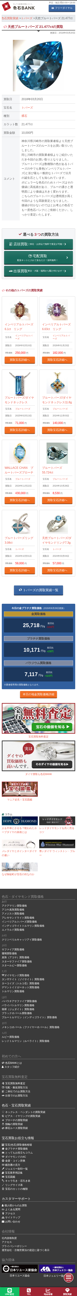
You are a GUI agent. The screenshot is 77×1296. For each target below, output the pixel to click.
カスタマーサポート (16, 1199)
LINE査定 (9, 1294)
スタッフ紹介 (12, 1066)
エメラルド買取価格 (13, 929)
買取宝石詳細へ (20, 359)
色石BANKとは (13, 1062)
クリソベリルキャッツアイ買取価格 (22, 939)
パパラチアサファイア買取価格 (19, 1001)
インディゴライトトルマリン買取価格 (23, 925)
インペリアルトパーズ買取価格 (19, 921)
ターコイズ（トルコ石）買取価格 (20, 983)
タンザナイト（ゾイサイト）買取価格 (23, 979)
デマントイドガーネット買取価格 (20, 987)
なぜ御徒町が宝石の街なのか (18, 874)
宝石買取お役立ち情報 (18, 1138)
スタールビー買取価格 (14, 965)
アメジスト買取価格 (13, 913)
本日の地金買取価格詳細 (38, 694)
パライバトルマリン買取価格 (18, 1005)
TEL (29, 1294)
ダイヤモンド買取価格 (16, 975)
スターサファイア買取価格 (17, 961)
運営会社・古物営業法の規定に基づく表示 (25, 1250)
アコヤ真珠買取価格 (13, 909)
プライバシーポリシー (14, 1246)
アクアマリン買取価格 (14, 905)
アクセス (7, 1242)
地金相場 (48, 1294)
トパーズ (27, 107)
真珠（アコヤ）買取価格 (15, 957)
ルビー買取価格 (10, 1036)
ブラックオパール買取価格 (17, 1013)
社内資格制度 (9, 1238)
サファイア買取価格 (13, 949)
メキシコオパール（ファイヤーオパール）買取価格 (30, 1027)
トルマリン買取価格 (13, 991)
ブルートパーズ (22, 409)
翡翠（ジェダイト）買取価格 (18, 1009)
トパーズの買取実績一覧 (40, 590)
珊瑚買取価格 (9, 953)
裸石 (24, 115)
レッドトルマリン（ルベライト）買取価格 (25, 1041)
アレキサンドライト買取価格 (18, 917)
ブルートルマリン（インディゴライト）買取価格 (29, 1017)
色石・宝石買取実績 (16, 1105)
